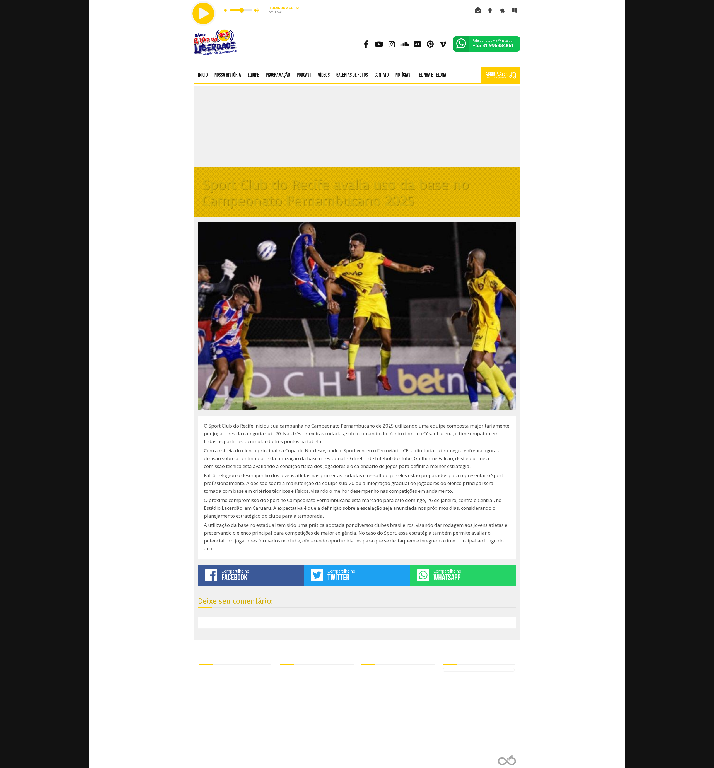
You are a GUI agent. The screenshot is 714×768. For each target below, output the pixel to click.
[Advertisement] (357, 125)
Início (203, 75)
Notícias (402, 75)
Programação (278, 75)
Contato (382, 75)
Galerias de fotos (352, 75)
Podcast (304, 75)
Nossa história (227, 75)
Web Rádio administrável (507, 760)
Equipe (253, 75)
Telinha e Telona (431, 75)
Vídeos (324, 75)
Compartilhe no (235, 575)
